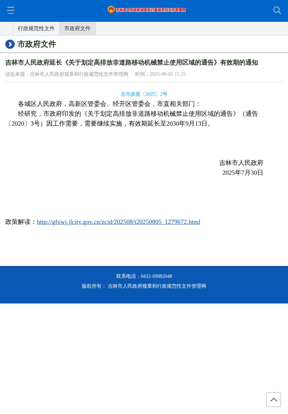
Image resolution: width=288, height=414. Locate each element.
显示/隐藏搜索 (278, 11)
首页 (6, 28)
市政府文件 (77, 28)
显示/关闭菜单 (10, 10)
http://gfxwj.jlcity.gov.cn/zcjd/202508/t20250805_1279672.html (118, 221)
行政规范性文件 (36, 28)
